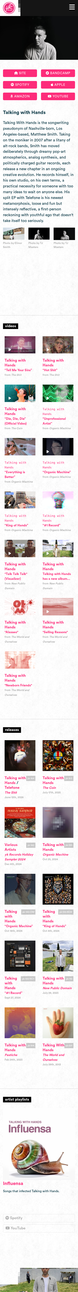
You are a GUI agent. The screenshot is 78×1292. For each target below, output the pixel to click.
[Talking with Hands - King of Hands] (20, 500)
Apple (59, 84)
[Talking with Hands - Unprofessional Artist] (58, 393)
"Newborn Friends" (18, 685)
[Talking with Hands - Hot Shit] (58, 345)
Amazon (21, 96)
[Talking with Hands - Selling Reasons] (58, 606)
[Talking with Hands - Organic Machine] (58, 446)
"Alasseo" (11, 632)
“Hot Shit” (50, 370)
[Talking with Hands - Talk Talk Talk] (20, 548)
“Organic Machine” (57, 472)
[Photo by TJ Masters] (39, 234)
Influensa (13, 1183)
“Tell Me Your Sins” (18, 370)
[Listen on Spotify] (39, 1144)
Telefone (12, 788)
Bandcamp (59, 73)
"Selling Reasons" (55, 632)
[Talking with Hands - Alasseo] (20, 606)
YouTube (60, 96)
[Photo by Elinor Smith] (13, 234)
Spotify (21, 84)
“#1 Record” (51, 525)
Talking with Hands (11, 916)
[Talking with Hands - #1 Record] (58, 500)
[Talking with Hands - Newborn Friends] (20, 660)
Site (22, 73)
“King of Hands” (16, 525)
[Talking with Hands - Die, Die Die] (20, 393)
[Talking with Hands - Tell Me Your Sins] (20, 345)
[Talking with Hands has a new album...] (58, 548)
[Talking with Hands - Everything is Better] (20, 446)
